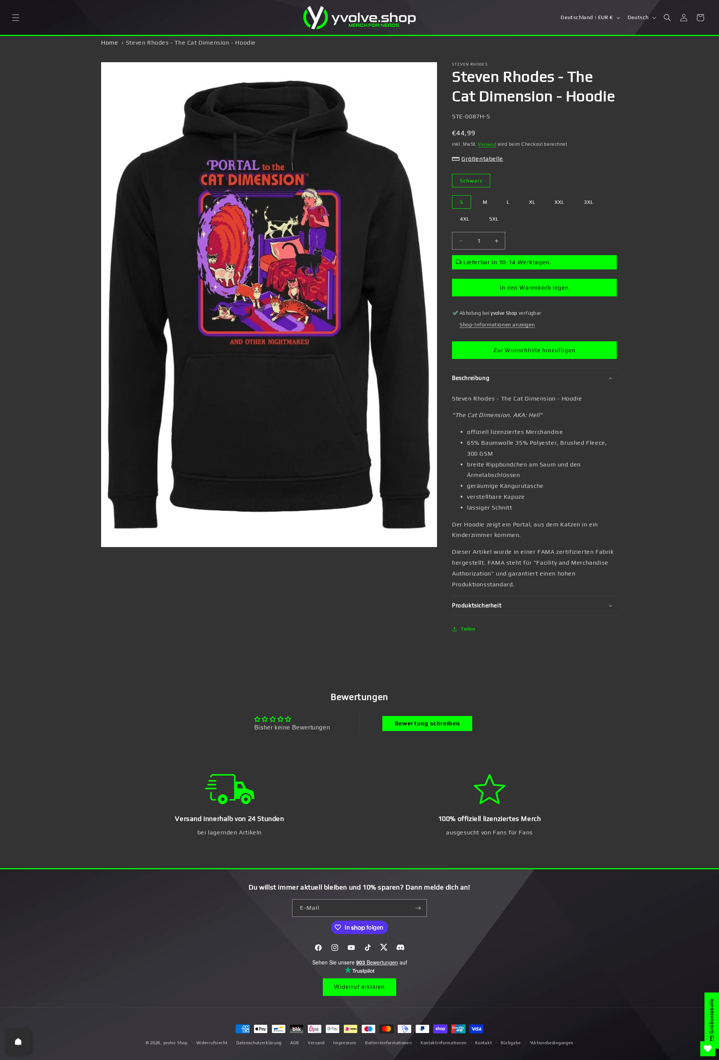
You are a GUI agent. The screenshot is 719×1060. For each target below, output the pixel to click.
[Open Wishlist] (707, 1048)
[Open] (18, 1041)
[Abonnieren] (418, 908)
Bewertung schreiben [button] (427, 723)
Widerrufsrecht (212, 1043)
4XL (465, 219)
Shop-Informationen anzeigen (497, 324)
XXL (559, 202)
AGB (294, 1043)
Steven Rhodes (470, 64)
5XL (494, 219)
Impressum (344, 1043)
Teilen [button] (468, 629)
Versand (487, 144)
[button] (15, 17)
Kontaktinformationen (444, 1043)
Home (109, 42)
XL (532, 202)
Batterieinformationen (388, 1043)
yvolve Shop (175, 1043)
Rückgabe (511, 1043)
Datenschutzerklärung (259, 1043)
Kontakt (483, 1043)
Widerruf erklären (359, 987)
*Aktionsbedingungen (551, 1043)
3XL (589, 202)
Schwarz (471, 181)
